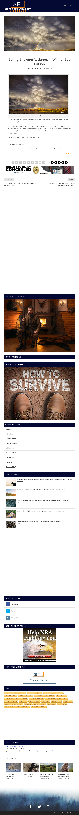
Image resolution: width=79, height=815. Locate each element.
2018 (59, 704)
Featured (30, 68)
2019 (64, 704)
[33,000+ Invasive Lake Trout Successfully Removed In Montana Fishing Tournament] (11, 503)
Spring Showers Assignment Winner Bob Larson (28, 148)
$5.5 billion (21, 693)
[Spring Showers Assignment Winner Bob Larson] (39, 33)
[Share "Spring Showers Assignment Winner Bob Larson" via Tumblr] (24, 162)
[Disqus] (39, 217)
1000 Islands (67, 701)
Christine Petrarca (11, 443)
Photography (38, 68)
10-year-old (62, 698)
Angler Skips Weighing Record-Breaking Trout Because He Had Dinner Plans (41, 511)
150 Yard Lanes (34, 701)
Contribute (65, 813)
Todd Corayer (10, 457)
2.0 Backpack (39, 695)
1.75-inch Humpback (25, 695)
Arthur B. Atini (10, 434)
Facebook (11, 144)
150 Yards (45, 701)
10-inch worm (50, 698)
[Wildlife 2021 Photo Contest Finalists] (65, 767)
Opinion (8, 429)
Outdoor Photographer (61, 148)
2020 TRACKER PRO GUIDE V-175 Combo (16, 707)
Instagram (20, 144)
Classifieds (57, 813)
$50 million (31, 693)
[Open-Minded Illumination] (13, 767)
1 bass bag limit (10, 695)
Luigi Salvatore (10, 448)
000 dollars (58, 693)
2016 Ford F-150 (16, 704)
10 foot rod (50, 695)
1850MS (7, 704)
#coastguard (9, 693)
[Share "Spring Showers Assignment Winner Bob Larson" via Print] (44, 162)
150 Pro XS (23, 701)
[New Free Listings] (39, 676)
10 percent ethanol (36, 698)
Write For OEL (10, 467)
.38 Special (47, 693)
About (50, 813)
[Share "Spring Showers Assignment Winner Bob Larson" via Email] (40, 162)
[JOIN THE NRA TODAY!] (39, 645)
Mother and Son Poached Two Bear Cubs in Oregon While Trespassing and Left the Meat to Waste (44, 480)
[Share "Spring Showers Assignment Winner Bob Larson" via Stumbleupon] (36, 162)
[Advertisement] (39, 563)
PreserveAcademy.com (16, 748)
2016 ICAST (28, 704)
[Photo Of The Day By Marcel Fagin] (48, 767)
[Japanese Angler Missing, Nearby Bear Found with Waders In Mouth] (11, 524)
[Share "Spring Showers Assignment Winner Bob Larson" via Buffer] (32, 162)
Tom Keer (9, 462)
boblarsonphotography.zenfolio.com (45, 142)
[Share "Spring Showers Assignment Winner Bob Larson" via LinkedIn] (28, 162)
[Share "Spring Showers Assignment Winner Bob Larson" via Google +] (21, 162)
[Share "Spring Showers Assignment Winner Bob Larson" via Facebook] (13, 162)
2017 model (51, 704)
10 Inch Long (61, 695)
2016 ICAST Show (39, 704)
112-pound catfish (11, 701)
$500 (40, 693)
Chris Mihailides (11, 438)
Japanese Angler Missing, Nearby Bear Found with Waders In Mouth (38, 521)
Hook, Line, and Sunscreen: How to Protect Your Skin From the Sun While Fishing (41, 490)
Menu (70, 5)
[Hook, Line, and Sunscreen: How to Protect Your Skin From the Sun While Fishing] (11, 492)
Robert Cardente (11, 452)
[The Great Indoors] (39, 325)
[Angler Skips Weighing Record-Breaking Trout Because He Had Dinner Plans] (11, 514)
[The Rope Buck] (31, 767)
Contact (72, 813)
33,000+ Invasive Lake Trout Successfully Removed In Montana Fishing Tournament (43, 500)
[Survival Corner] (39, 393)
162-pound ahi (56, 701)
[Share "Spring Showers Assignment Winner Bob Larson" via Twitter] (17, 162)
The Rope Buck (28, 774)
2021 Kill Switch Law (38, 707)
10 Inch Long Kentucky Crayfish (16, 698)
